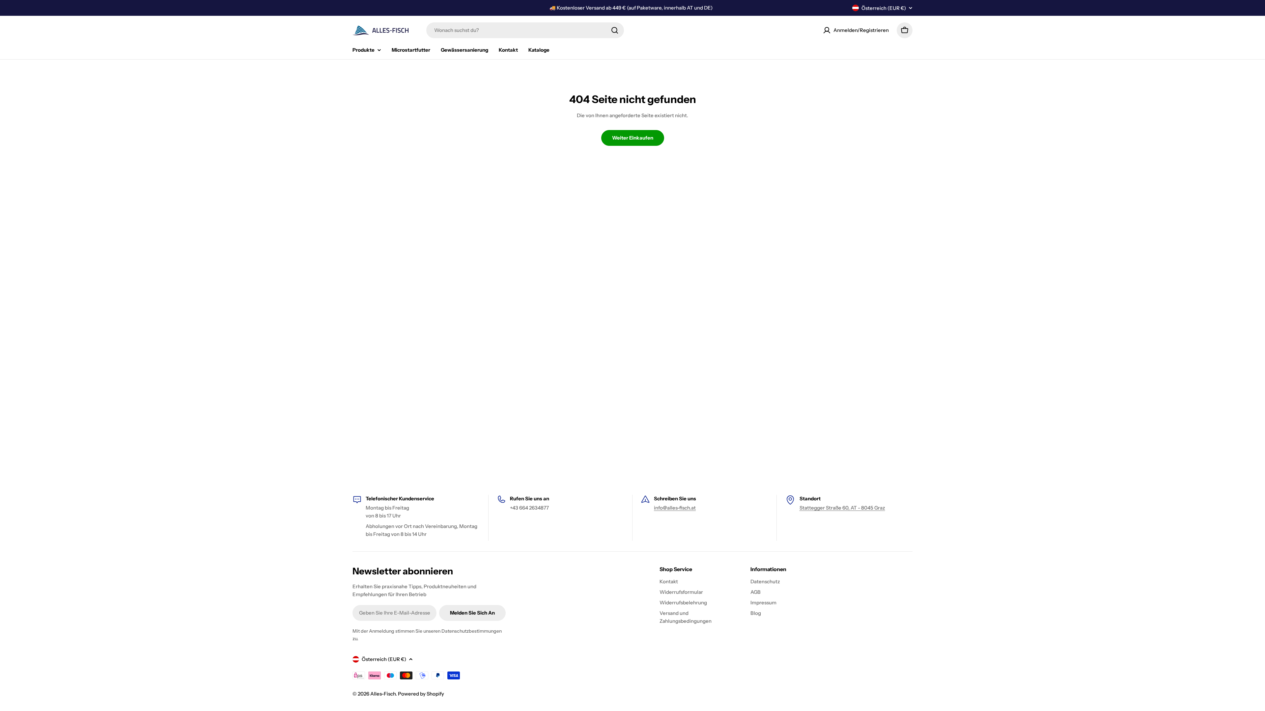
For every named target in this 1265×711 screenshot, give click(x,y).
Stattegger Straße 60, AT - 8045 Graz (842, 508)
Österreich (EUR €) (883, 8)
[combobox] (525, 30)
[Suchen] (615, 30)
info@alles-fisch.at (675, 508)
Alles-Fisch (383, 694)
